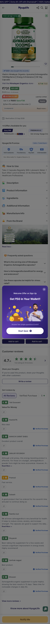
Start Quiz (23, 331)
